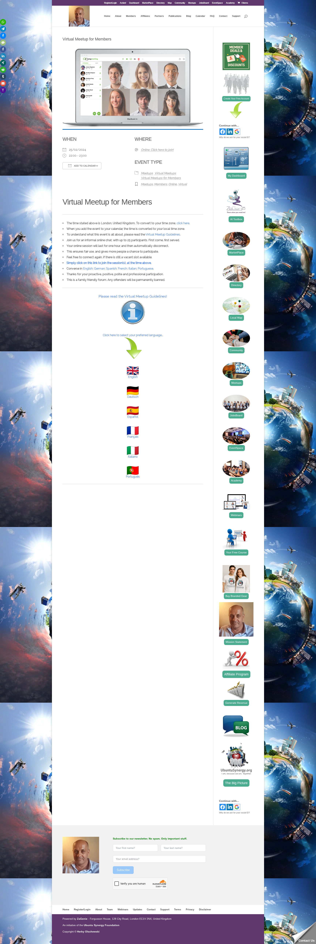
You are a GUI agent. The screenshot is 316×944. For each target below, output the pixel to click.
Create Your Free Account (236, 98)
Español (132, 416)
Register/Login (110, 3)
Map (170, 3)
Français (132, 436)
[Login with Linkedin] (230, 131)
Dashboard (134, 3)
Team (110, 909)
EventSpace (217, 3)
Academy (230, 3)
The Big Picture (236, 783)
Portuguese (145, 268)
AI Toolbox (236, 219)
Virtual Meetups (165, 173)
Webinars (236, 515)
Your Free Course (236, 552)
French (122, 268)
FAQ (212, 16)
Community (180, 3)
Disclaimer (205, 909)
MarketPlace (147, 3)
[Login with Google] (237, 131)
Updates (137, 909)
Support (236, 16)
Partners (159, 16)
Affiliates (145, 16)
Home (107, 16)
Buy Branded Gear (236, 596)
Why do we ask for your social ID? (234, 137)
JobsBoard (204, 3)
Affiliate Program (236, 674)
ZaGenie (82, 918)
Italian (132, 268)
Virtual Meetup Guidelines (163, 234)
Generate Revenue (236, 702)
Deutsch (132, 397)
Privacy (190, 909)
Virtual (182, 184)
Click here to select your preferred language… (133, 335)
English (88, 268)
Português (133, 476)
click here (183, 223)
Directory (160, 3)
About (118, 16)
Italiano (133, 456)
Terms (177, 909)
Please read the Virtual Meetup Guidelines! (133, 296)
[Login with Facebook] (222, 131)
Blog (188, 16)
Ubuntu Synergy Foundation (101, 925)
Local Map (236, 317)
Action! (123, 3)
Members (131, 16)
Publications (175, 16)
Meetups (192, 3)
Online (172, 184)
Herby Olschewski (88, 931)
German (99, 268)
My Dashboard (236, 175)
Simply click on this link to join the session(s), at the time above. (109, 263)
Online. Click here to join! (157, 150)
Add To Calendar (84, 166)
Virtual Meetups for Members (161, 178)
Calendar (200, 16)
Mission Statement (236, 641)
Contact (223, 16)
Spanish (111, 268)
